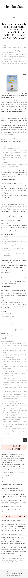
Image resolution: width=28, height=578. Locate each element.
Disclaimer (12, 330)
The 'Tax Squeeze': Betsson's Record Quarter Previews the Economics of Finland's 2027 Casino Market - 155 (13, 496)
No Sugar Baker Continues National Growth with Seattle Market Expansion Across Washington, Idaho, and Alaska (15, 396)
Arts (16, 323)
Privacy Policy (8, 573)
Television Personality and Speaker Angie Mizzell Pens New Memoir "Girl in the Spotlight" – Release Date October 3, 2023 (14, 30)
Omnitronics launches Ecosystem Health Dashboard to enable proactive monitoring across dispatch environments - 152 (13, 502)
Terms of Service (20, 571)
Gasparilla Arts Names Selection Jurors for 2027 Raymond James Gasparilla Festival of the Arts (15, 405)
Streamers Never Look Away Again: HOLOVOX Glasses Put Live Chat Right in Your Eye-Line (15, 350)
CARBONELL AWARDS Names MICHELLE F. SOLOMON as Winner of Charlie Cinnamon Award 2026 (13, 543)
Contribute (14, 573)
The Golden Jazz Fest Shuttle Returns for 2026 (13, 556)
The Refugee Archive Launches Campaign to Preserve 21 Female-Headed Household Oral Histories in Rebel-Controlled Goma (15, 410)
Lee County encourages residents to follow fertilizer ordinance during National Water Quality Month (15, 362)
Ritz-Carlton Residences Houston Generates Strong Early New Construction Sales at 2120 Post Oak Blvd (15, 382)
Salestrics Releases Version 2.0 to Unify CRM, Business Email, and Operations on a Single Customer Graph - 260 (12, 460)
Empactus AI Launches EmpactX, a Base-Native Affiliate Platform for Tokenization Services (15, 345)
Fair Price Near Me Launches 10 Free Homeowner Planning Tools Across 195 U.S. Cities (15, 157)
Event (9, 323)
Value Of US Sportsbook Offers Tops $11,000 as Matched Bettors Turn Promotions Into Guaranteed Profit (15, 355)
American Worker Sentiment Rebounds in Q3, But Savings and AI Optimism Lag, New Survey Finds (15, 387)
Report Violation (20, 330)
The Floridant (14, 6)
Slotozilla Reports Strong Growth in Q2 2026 (15, 359)
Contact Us (20, 573)
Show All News (5, 330)
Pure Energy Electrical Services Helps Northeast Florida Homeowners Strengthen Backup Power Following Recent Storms (15, 152)
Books (12, 323)
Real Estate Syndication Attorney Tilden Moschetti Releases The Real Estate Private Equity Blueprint (15, 253)
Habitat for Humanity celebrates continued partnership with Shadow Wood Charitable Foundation (15, 237)
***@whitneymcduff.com (7, 316)
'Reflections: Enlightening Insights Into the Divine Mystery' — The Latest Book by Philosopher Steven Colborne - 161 (13, 490)
